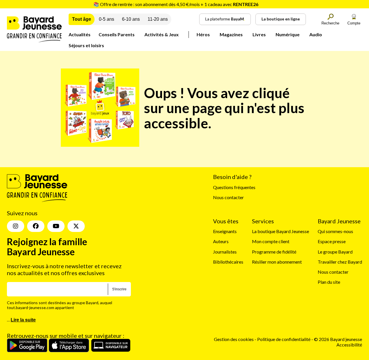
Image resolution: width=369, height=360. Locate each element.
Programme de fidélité (274, 251)
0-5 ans (106, 19)
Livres (259, 34)
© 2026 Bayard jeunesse (338, 339)
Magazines (231, 34)
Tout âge (81, 19)
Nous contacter (228, 197)
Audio (315, 34)
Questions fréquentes (234, 187)
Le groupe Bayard (335, 251)
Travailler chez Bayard (340, 261)
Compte (353, 23)
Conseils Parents (117, 34)
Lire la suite (23, 319)
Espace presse (332, 241)
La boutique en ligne (280, 18)
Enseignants (225, 231)
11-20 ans (158, 19)
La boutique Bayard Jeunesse (280, 231)
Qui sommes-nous (335, 231)
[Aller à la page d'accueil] (34, 40)
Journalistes (225, 251)
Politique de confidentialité (284, 339)
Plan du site (329, 282)
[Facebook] (35, 226)
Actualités (80, 34)
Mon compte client (270, 241)
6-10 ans (131, 19)
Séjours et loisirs (86, 45)
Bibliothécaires (228, 261)
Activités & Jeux (161, 34)
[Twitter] (76, 226)
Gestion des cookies (234, 339)
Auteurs (221, 241)
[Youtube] (56, 226)
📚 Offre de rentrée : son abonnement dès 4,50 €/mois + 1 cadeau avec (175, 4)
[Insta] (15, 226)
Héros (203, 34)
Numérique (288, 34)
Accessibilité (349, 344)
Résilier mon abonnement (277, 261)
